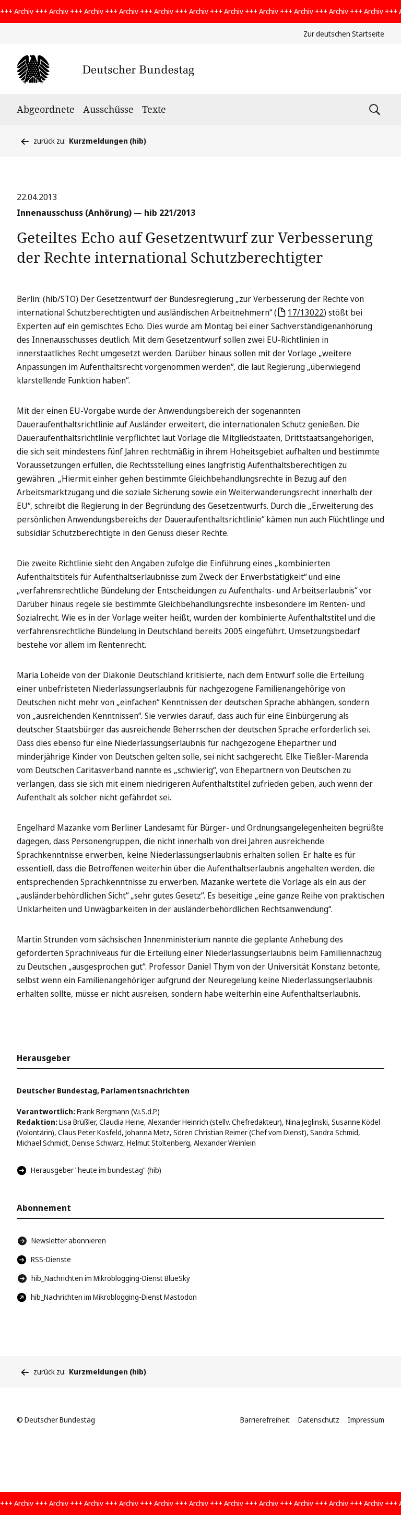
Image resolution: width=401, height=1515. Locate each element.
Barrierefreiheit (265, 1420)
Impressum (366, 1420)
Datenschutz (318, 1420)
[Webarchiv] (105, 69)
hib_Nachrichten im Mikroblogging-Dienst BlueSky (110, 1278)
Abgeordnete (46, 109)
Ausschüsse (108, 109)
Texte (154, 109)
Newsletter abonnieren (68, 1240)
